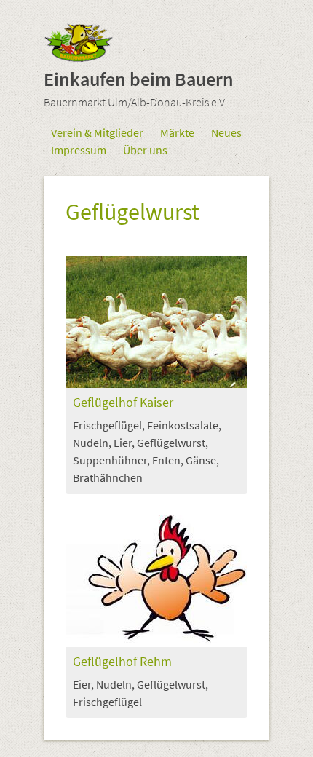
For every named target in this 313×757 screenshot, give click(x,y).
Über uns (145, 150)
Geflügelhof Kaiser (123, 403)
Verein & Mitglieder (97, 132)
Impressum (78, 150)
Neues (226, 132)
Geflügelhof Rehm (122, 662)
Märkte (177, 132)
